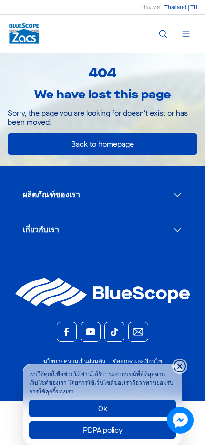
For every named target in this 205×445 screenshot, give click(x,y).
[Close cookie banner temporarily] (179, 366)
